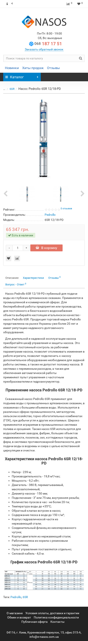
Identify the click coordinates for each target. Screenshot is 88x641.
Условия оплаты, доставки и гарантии (52, 613)
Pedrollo (15, 597)
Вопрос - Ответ (15, 284)
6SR (12, 88)
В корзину (49, 248)
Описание (12, 277)
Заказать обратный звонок (44, 49)
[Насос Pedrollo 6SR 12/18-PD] (44, 139)
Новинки (12, 68)
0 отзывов (66, 208)
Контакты (57, 621)
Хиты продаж (33, 68)
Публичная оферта (34, 621)
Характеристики (33, 277)
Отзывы (53, 68)
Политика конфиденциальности (56, 617)
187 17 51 (48, 43)
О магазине (15, 613)
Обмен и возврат (19, 617)
